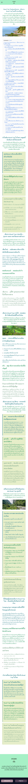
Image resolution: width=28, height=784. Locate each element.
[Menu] (2, 2)
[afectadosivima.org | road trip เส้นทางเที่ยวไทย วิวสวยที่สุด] (14, 2)
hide (10, 40)
